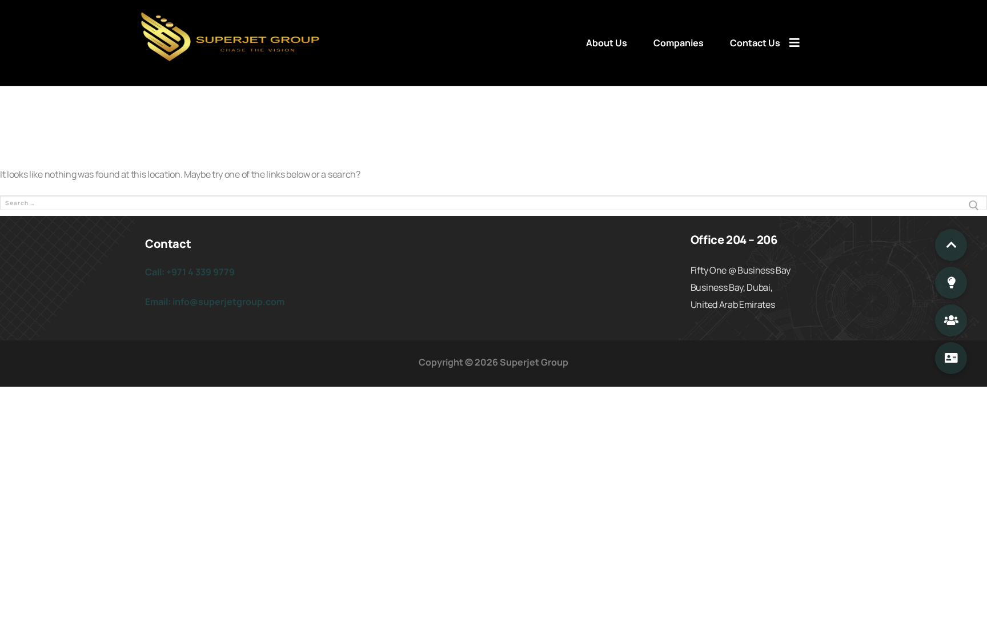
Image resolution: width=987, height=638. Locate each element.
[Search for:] (493, 205)
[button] (951, 245)
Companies (678, 43)
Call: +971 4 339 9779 (190, 272)
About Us (606, 43)
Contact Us (755, 43)
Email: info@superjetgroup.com (214, 301)
